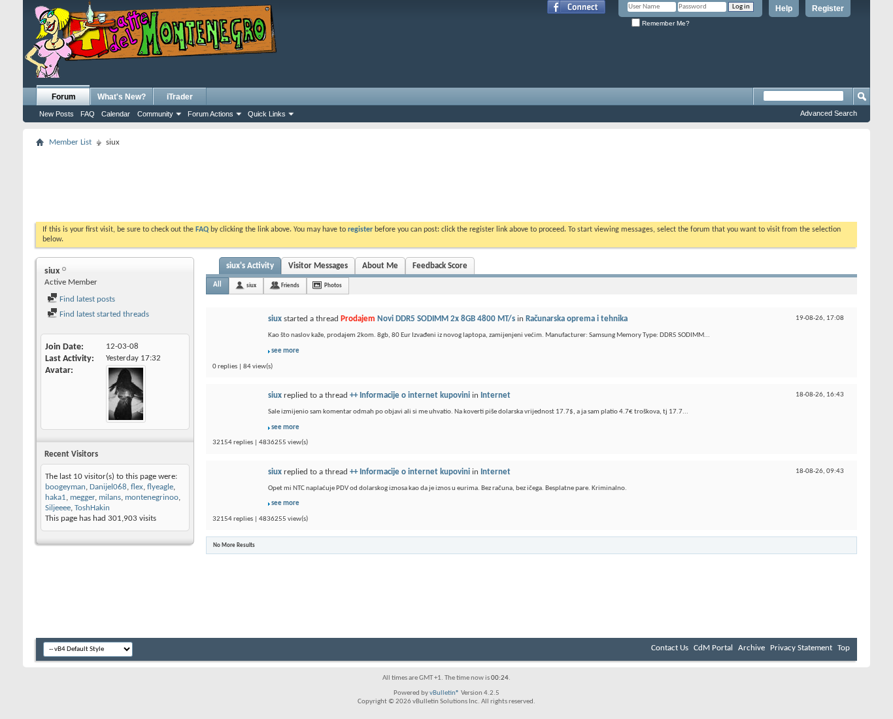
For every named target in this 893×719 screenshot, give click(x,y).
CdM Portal (713, 648)
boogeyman (65, 487)
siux (251, 286)
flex (137, 487)
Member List (70, 142)
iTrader (180, 96)
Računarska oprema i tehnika (577, 319)
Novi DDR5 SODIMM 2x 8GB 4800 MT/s (446, 319)
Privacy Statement (801, 648)
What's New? (121, 96)
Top (843, 648)
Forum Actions (210, 114)
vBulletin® (445, 693)
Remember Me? (665, 23)
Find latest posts (86, 299)
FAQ (87, 114)
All (217, 285)
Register (828, 8)
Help (783, 8)
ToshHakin (92, 508)
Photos (333, 286)
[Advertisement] (446, 180)
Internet (495, 395)
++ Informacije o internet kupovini (410, 395)
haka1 (55, 497)
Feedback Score (440, 266)
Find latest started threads (103, 314)
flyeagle (160, 487)
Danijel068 (108, 487)
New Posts (56, 114)
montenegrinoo (151, 497)
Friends (290, 286)
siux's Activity (250, 266)
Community (155, 114)
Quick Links (267, 114)
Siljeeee (58, 508)
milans (110, 497)
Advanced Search (828, 113)
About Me (380, 266)
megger (82, 497)
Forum (64, 96)
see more (285, 351)
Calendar (115, 114)
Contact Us (669, 648)
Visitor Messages (318, 266)
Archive (751, 648)
